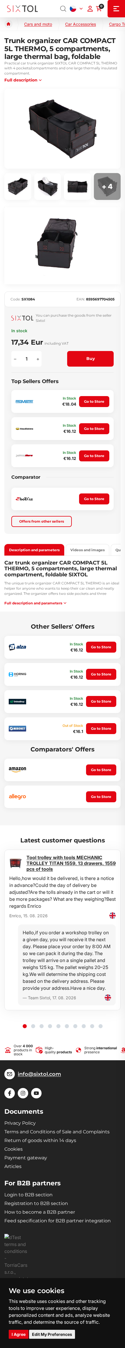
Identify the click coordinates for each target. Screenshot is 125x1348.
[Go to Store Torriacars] (24, 455)
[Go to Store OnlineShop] (17, 701)
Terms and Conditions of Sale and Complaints (57, 1132)
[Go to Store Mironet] (17, 728)
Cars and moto (38, 24)
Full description (21, 80)
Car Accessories (80, 24)
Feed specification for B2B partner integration (57, 1220)
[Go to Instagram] (23, 1093)
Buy (90, 358)
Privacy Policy (20, 1123)
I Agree (19, 1334)
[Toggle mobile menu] (116, 8)
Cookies (13, 1149)
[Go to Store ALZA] (17, 647)
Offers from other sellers (41, 521)
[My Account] (90, 9)
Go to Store (94, 401)
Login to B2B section (28, 1194)
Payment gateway (25, 1158)
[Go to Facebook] (9, 1093)
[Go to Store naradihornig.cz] (17, 674)
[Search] (63, 8)
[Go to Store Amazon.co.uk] (17, 770)
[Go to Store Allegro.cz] (17, 797)
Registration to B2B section (36, 1203)
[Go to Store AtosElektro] (24, 429)
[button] (25, 1026)
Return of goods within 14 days (40, 1140)
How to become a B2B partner (39, 1212)
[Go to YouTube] (36, 1093)
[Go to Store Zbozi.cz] (24, 499)
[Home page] (8, 24)
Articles (13, 1166)
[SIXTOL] (22, 9)
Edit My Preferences (52, 1334)
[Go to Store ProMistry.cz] (24, 401)
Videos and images (87, 550)
